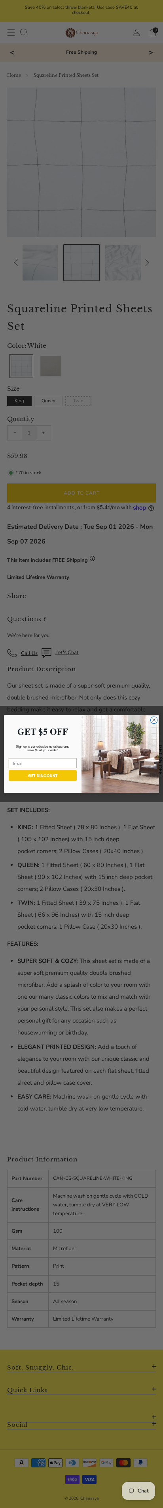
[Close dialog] (153, 720)
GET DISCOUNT (42, 775)
